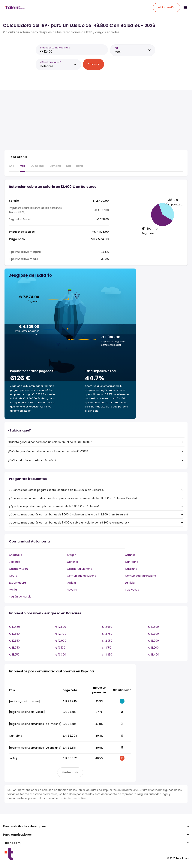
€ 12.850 (14, 641)
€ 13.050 (14, 648)
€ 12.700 (60, 634)
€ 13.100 (60, 648)
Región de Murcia (20, 596)
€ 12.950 (107, 641)
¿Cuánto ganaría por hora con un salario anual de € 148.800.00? (50, 442)
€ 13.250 (14, 654)
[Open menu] (185, 7)
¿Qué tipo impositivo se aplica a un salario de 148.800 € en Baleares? (54, 506)
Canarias (73, 562)
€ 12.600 (153, 627)
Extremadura (17, 583)
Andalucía (15, 555)
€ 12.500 (60, 627)
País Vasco (132, 589)
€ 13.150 (106, 648)
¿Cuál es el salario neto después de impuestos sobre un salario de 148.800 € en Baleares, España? (73, 498)
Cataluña (131, 569)
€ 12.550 (107, 627)
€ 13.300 (60, 654)
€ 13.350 (107, 654)
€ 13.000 (153, 641)
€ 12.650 (14, 634)
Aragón (71, 555)
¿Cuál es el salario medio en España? (32, 460)
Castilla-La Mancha (79, 569)
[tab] (11, 167)
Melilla (13, 589)
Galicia (71, 583)
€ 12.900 (60, 641)
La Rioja (130, 583)
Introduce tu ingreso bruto (55, 47)
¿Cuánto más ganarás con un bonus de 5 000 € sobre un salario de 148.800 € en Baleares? (69, 522)
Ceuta (13, 576)
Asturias (130, 555)
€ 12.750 (107, 634)
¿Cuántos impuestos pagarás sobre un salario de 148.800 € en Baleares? (56, 490)
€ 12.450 (14, 627)
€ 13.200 (153, 648)
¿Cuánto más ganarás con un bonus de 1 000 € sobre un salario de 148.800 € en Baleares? (68, 514)
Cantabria (131, 562)
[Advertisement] (70, 120)
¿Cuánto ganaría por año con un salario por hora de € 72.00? (48, 451)
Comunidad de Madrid (81, 576)
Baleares (14, 562)
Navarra (72, 589)
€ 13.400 (153, 654)
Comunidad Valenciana (140, 576)
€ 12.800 (153, 634)
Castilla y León (18, 569)
